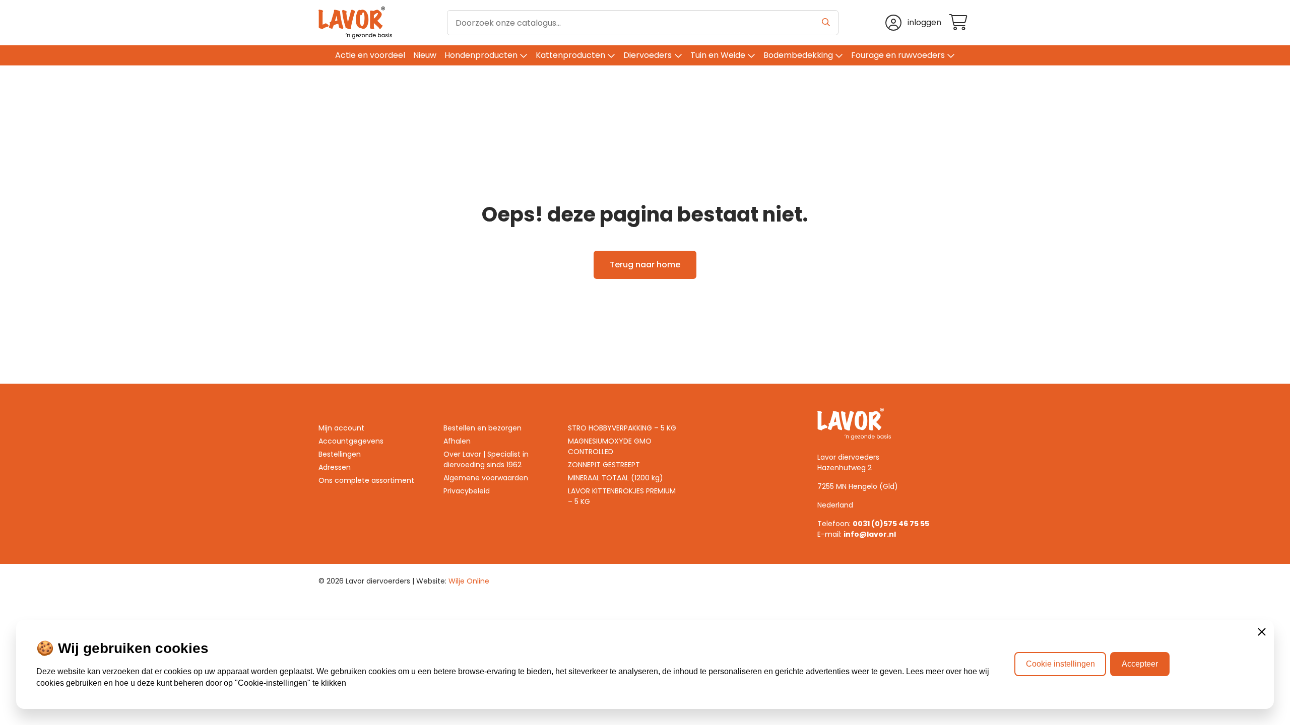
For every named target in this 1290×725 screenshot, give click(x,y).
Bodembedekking (798, 55)
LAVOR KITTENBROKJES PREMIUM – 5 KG (622, 496)
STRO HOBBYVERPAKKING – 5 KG (622, 428)
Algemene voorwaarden (485, 478)
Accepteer (1140, 664)
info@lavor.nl (870, 534)
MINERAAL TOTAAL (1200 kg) (615, 478)
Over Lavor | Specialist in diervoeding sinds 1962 (486, 459)
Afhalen (457, 441)
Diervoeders (647, 55)
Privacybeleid (466, 491)
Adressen (334, 467)
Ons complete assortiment (366, 480)
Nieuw (424, 55)
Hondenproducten (481, 55)
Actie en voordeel (370, 55)
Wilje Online (468, 581)
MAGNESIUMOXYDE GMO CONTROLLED (610, 446)
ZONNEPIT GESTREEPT (604, 465)
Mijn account (341, 428)
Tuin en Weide (717, 55)
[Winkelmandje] (960, 23)
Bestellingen (339, 454)
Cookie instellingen (1060, 664)
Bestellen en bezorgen (482, 428)
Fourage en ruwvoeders (898, 55)
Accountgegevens (350, 441)
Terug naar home (645, 264)
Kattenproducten (570, 55)
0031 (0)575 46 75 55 (891, 524)
